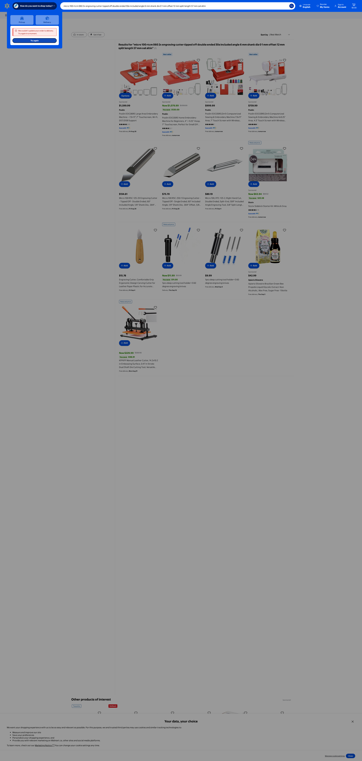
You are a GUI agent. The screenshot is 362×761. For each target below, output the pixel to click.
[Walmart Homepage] (7, 6)
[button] (323, 6)
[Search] (291, 6)
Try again (35, 40)
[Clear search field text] (285, 6)
